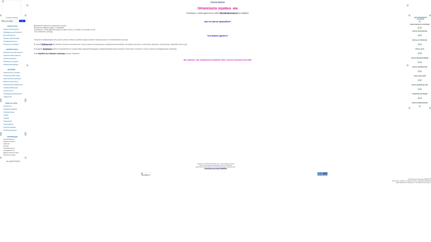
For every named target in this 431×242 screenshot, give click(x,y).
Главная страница (10, 17)
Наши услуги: (10, 26)
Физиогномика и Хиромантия (13, 84)
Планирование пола (10, 41)
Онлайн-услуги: (10, 49)
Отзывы (6, 146)
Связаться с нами (9, 155)
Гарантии (6, 144)
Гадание (6, 118)
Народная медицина (10, 109)
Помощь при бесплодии (11, 38)
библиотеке (47, 44)
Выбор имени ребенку (10, 64)
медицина (47, 49)
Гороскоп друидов (9, 127)
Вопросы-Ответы (9, 141)
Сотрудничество (8, 150)
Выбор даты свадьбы (10, 61)
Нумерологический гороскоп (13, 52)
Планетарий (7, 121)
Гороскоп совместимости (11, 55)
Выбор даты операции (10, 44)
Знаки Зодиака (8, 124)
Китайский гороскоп (10, 130)
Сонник (5, 115)
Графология (7, 97)
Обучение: (9, 69)
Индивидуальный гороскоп (12, 32)
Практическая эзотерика (11, 72)
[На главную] (13, 7)
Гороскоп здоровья (9, 58)
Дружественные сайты (11, 152)
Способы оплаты (9, 148)
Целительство (8, 91)
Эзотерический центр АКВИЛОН (215, 168)
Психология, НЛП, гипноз (11, 75)
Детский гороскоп (9, 35)
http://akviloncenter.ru (229, 13)
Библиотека (7, 106)
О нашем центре (8, 139)
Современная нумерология (12, 94)
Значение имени (8, 112)
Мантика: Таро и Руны (10, 81)
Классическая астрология (12, 78)
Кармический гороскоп (11, 29)
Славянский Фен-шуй (10, 88)
